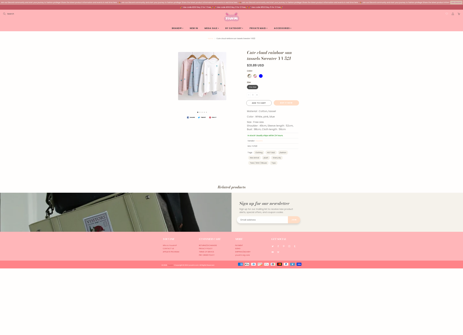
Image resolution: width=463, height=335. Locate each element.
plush (266, 158)
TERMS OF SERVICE (206, 252)
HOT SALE (271, 152)
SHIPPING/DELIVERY (243, 252)
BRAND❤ (177, 28)
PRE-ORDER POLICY (206, 255)
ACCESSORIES (282, 28)
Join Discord (456, 2)
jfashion (283, 152)
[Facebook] (278, 246)
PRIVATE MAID (258, 28)
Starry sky (277, 158)
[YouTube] (272, 252)
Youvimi (258, 140)
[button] (197, 112)
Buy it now (286, 103)
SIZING (237, 248)
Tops (274, 163)
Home (210, 38)
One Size (252, 87)
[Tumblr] (295, 246)
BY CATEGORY (233, 28)
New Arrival (254, 158)
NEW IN (194, 28)
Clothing (258, 152)
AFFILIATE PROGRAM (171, 252)
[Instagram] (289, 246)
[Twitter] (272, 246)
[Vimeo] (278, 252)
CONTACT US (168, 248)
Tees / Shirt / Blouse (258, 163)
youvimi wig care (242, 255)
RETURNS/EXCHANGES (208, 245)
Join (294, 220)
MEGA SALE (211, 28)
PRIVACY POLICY (205, 248)
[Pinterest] (284, 246)
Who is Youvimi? (170, 245)
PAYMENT (239, 245)
